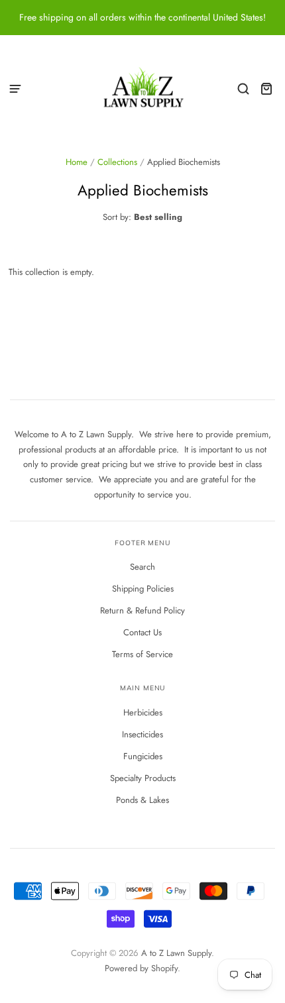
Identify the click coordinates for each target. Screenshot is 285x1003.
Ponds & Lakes (142, 800)
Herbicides (142, 712)
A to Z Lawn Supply (176, 953)
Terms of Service (142, 654)
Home (76, 162)
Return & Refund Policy (142, 610)
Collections (117, 162)
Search (142, 566)
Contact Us (142, 632)
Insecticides (142, 734)
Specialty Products (143, 778)
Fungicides (142, 756)
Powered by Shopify (141, 968)
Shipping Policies (143, 588)
